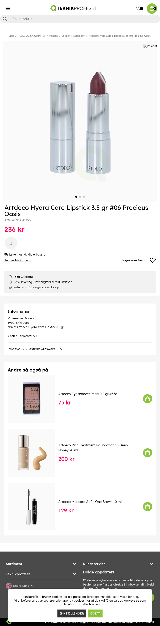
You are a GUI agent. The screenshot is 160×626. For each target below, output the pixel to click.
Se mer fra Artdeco (17, 260)
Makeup (53, 35)
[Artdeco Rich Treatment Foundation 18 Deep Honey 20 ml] (34, 453)
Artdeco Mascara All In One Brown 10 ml (90, 502)
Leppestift (79, 35)
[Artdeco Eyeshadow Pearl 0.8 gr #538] (34, 399)
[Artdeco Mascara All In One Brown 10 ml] (34, 507)
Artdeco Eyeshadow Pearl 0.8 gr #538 (87, 394)
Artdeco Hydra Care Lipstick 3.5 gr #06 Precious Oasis (120, 35)
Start (11, 35)
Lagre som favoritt (135, 260)
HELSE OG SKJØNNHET (31, 35)
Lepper (66, 35)
